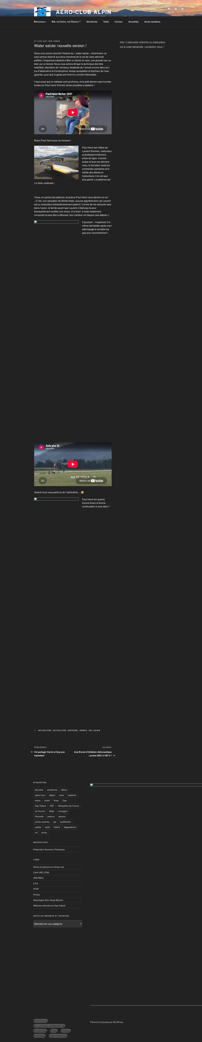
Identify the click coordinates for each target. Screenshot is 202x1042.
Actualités (133, 21)
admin (56, 41)
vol (36, 832)
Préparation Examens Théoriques (49, 849)
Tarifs (106, 21)
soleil (47, 827)
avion (61, 795)
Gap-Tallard (40, 805)
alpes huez (40, 795)
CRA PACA (38, 877)
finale (56, 800)
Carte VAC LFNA (41, 872)
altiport (52, 795)
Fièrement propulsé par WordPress (106, 1022)
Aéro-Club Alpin (83, 12)
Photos (36, 894)
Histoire (73, 730)
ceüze (38, 800)
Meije (51, 811)
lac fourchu (40, 811)
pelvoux (51, 816)
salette (38, 827)
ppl (54, 821)
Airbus (64, 789)
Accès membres (152, 21)
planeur (62, 816)
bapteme (72, 795)
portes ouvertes (42, 821)
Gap (65, 800)
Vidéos (83, 730)
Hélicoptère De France (68, 805)
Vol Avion (94, 730)
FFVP (36, 888)
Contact (119, 21)
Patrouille (39, 816)
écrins (44, 832)
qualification (65, 821)
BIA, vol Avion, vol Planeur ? (66, 21)
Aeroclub (39, 789)
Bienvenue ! (40, 21)
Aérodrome (91, 21)
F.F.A (35, 883)
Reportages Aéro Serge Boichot (48, 900)
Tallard (57, 827)
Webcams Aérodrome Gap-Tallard (49, 905)
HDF (52, 805)
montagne (62, 811)
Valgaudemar (70, 827)
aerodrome (52, 789)
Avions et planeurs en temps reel (48, 866)
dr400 (47, 800)
